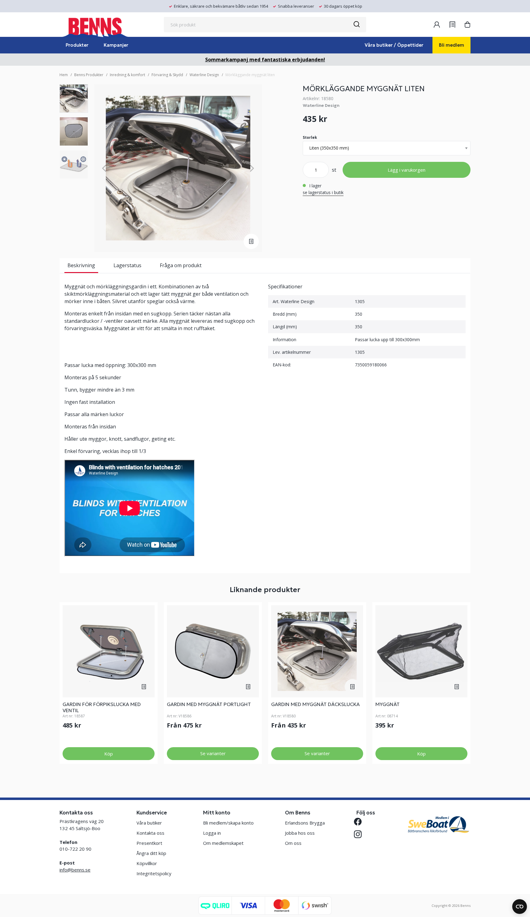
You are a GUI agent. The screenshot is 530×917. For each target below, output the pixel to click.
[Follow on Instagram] (360, 834)
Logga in (212, 833)
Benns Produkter (88, 74)
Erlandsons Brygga (305, 823)
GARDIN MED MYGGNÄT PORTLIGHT (209, 704)
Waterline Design (204, 74)
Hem (64, 74)
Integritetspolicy (153, 873)
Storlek (310, 137)
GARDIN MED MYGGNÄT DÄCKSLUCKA (315, 704)
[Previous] (104, 168)
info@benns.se (75, 870)
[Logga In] (437, 24)
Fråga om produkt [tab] (181, 265)
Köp (108, 754)
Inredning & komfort (127, 74)
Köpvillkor (146, 863)
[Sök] (356, 24)
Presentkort (149, 843)
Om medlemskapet (223, 843)
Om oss (293, 843)
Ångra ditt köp (151, 853)
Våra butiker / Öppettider (394, 45)
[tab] (74, 98)
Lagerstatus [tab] (127, 265)
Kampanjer (116, 45)
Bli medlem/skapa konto (228, 823)
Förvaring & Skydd (167, 74)
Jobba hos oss (300, 833)
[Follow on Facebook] (360, 821)
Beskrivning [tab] (81, 265)
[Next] (252, 168)
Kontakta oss (150, 833)
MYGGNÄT (387, 704)
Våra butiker (149, 823)
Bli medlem (451, 45)
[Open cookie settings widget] (519, 906)
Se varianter (213, 753)
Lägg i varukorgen (406, 170)
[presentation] (74, 98)
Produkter (77, 45)
